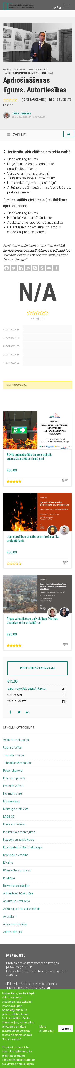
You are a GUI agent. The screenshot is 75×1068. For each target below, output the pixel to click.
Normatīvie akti (38, 69)
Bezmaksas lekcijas (16, 885)
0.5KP (11, 688)
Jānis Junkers (29, 115)
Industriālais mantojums (19, 832)
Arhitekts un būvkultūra (18, 893)
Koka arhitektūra (14, 824)
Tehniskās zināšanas (17, 763)
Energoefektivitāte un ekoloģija (23, 847)
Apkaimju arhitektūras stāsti (21, 908)
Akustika (8, 916)
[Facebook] (7, 268)
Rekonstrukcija (13, 770)
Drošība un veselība (16, 855)
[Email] (49, 268)
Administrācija (12, 931)
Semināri (19, 69)
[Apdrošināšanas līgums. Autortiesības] (37, 42)
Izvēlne (18, 135)
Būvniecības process (17, 870)
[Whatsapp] (42, 268)
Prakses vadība (13, 786)
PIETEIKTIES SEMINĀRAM (37, 668)
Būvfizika (9, 878)
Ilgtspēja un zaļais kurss (18, 839)
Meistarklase (11, 801)
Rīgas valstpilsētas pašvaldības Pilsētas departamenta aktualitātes (32, 621)
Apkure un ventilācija (16, 901)
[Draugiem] (28, 268)
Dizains (8, 862)
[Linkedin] (21, 268)
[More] (56, 268)
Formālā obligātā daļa (30, 688)
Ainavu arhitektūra (15, 924)
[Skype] (35, 268)
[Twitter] (14, 268)
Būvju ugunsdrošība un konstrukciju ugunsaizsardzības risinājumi (29, 457)
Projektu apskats (14, 778)
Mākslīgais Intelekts (16, 809)
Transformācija (13, 755)
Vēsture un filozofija (16, 739)
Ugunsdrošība (12, 747)
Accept (66, 1028)
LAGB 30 (8, 816)
